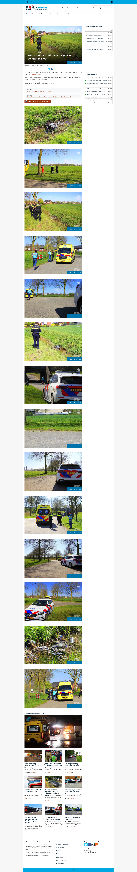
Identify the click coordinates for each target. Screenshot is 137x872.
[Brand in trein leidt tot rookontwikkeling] (33, 782)
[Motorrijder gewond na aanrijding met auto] (73, 782)
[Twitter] (86, 845)
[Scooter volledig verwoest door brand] (33, 756)
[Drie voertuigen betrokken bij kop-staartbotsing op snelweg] (33, 809)
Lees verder (33, 772)
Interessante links (61, 860)
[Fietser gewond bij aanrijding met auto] (73, 756)
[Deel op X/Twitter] (48, 69)
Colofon (58, 851)
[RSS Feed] (96, 845)
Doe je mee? (60, 857)
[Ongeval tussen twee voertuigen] (73, 809)
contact (37, 855)
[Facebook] (89, 845)
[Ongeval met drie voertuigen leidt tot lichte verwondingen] (53, 782)
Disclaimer (59, 854)
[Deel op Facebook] (52, 69)
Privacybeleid (60, 863)
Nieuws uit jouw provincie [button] (101, 8)
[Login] (112, 1)
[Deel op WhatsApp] (55, 69)
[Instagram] (93, 845)
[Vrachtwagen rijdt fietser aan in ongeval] (53, 809)
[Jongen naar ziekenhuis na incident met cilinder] (53, 756)
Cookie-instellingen (62, 844)
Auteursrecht (60, 847)
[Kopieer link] (58, 69)
